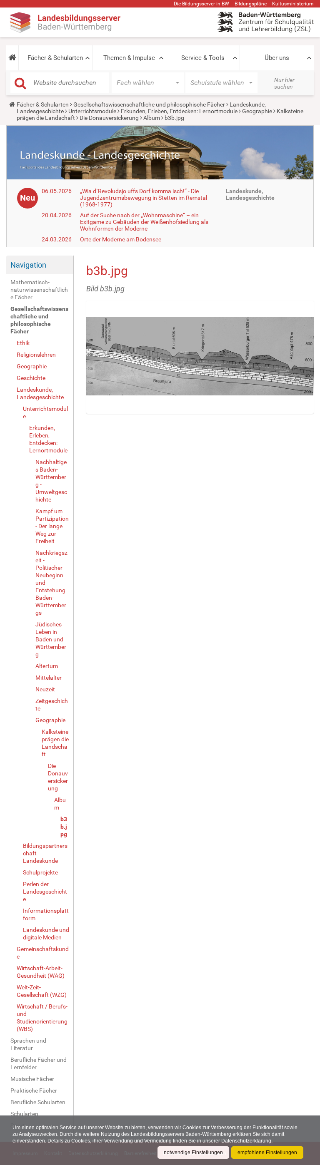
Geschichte (31, 378)
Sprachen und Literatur (28, 1044)
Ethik (23, 343)
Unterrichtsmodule (92, 111)
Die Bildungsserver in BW (201, 4)
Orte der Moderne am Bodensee (120, 239)
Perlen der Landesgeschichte (45, 891)
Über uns (277, 58)
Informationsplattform (46, 914)
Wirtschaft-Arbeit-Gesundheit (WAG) (41, 972)
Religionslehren (36, 354)
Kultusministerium (293, 4)
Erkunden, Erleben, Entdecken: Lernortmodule (179, 111)
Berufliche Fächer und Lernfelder (38, 1063)
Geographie (257, 111)
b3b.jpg (63, 826)
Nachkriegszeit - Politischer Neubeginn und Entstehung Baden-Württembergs (51, 582)
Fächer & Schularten (55, 58)
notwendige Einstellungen (193, 1152)
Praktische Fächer (33, 1090)
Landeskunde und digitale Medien (46, 934)
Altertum (46, 666)
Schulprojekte (40, 872)
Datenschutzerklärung (246, 1141)
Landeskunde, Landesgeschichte (40, 393)
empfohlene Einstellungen (267, 1152)
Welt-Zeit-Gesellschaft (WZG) (42, 991)
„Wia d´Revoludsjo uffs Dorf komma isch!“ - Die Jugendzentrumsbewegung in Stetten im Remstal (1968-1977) (143, 198)
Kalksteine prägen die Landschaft (55, 743)
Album (151, 117)
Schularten (24, 1113)
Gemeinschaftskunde (43, 953)
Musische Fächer (32, 1079)
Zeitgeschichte (51, 705)
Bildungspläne (251, 4)
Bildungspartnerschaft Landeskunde (45, 853)
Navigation (28, 265)
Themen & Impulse (129, 58)
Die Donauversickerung (109, 117)
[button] (12, 58)
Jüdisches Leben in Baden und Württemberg (50, 639)
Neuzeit (45, 689)
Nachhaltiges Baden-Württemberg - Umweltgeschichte (51, 481)
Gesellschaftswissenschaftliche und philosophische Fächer (149, 104)
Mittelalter (48, 677)
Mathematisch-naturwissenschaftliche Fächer (39, 290)
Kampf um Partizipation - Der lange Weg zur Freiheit (52, 526)
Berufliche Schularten (37, 1102)
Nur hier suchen (284, 83)
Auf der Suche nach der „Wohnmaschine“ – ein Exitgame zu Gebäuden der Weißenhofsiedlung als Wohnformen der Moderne (144, 222)
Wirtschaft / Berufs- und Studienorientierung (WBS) (42, 1017)
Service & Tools (203, 58)
